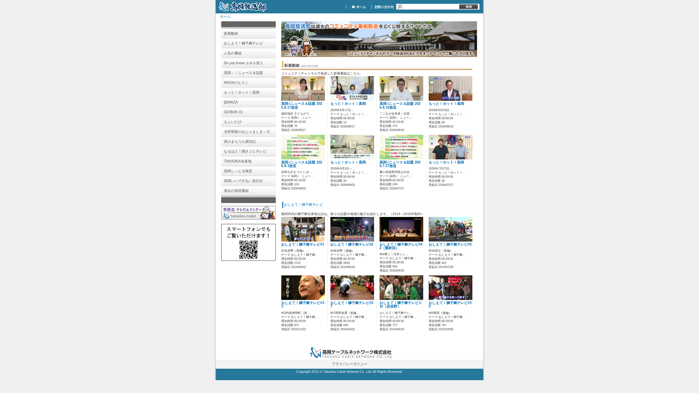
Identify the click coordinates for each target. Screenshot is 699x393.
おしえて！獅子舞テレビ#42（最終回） (401, 246)
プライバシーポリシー (349, 364)
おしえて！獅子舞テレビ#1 (302, 244)
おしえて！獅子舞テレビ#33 (302, 304)
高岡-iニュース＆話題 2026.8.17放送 (301, 105)
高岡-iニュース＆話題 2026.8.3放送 (301, 164)
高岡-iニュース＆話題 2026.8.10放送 (400, 105)
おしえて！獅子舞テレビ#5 (450, 244)
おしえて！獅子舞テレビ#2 (351, 244)
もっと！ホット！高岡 (348, 104)
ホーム (225, 16)
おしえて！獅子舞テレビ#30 (450, 304)
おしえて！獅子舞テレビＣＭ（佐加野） (401, 304)
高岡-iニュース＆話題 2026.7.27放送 (400, 164)
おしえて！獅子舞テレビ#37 (351, 304)
